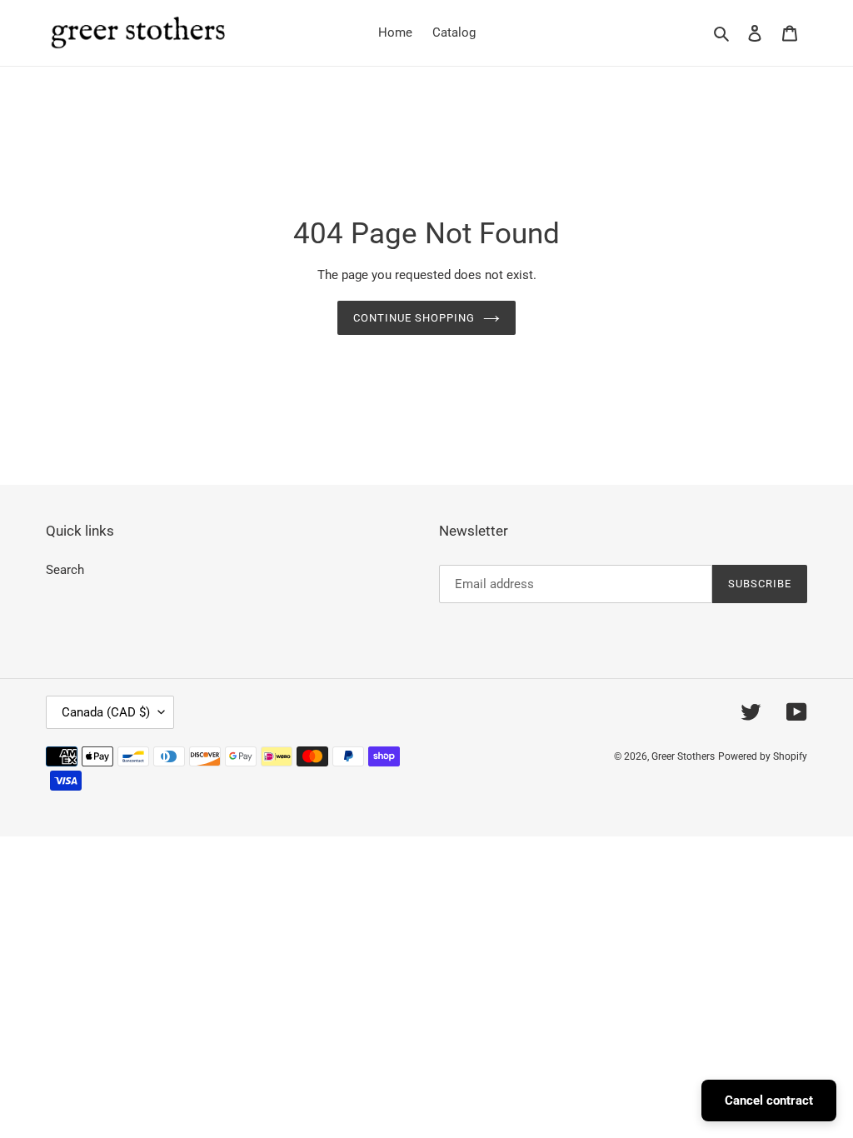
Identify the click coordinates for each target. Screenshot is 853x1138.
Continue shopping (414, 318)
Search (65, 569)
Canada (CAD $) (106, 712)
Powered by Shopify (762, 756)
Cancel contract (769, 1100)
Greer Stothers (683, 756)
